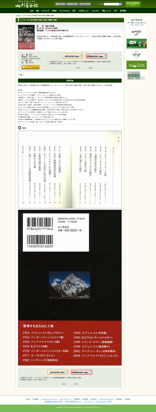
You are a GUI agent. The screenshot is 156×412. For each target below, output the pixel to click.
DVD (115, 10)
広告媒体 (85, 399)
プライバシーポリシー (106, 399)
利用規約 (119, 399)
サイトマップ (88, 401)
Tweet (78, 68)
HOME (18, 15)
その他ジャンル (83, 10)
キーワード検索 (98, 4)
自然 (37, 10)
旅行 (74, 10)
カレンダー (95, 10)
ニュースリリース (65, 399)
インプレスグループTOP (103, 401)
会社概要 (35, 399)
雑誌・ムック (106, 10)
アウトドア (45, 10)
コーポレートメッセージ (49, 399)
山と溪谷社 (27, 4)
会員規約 (128, 399)
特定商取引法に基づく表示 (53, 401)
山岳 (31, 10)
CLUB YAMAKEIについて (133, 4)
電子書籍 (123, 10)
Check (91, 68)
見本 (21, 75)
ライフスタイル (64, 10)
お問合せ (94, 399)
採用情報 (77, 399)
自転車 (54, 10)
